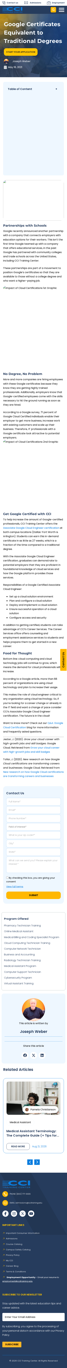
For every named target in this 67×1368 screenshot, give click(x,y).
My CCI (9, 1260)
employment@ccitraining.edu (17, 1281)
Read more (18, 1146)
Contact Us (63, 660)
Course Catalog (14, 1244)
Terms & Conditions (16, 1271)
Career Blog (12, 1266)
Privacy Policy (12, 1255)
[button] (21, 52)
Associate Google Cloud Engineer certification (31, 528)
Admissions (11, 1238)
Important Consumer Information (23, 1233)
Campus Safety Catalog (18, 1249)
